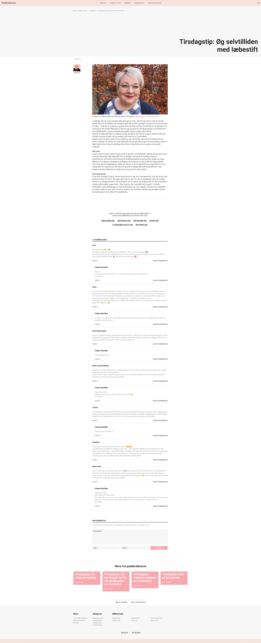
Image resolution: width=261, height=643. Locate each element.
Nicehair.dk (140, 221)
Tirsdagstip (92, 10)
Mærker (127, 3)
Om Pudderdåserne (80, 618)
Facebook (124, 633)
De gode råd (97, 625)
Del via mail (123, 602)
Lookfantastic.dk (122, 225)
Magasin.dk (108, 221)
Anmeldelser (139, 3)
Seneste (103, 3)
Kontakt (76, 623)
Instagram (136, 633)
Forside (74, 10)
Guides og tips (115, 3)
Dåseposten (97, 623)
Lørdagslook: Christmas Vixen (147, 116)
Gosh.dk (153, 221)
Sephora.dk (124, 221)
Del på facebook (139, 602)
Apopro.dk (141, 225)
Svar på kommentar (160, 261)
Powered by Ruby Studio (249, 641)
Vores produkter (154, 3)
